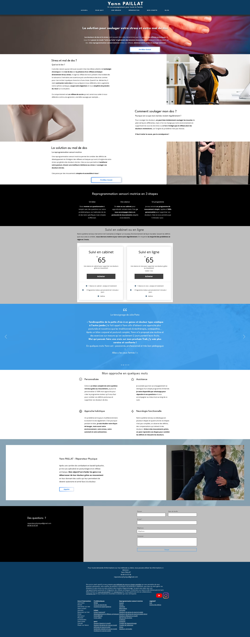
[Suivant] (244, 337)
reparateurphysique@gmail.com (39, 523)
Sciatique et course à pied (102, 631)
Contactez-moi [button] (90, 594)
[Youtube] (159, 595)
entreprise (117, 592)
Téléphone (140, 528)
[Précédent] (6, 337)
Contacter (140, 536)
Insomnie (122, 621)
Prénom (139, 511)
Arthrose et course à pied (102, 627)
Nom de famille (173, 511)
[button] (145, 49)
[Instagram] (166, 595)
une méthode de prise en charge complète (127, 584)
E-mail (139, 519)
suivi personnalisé (104, 592)
